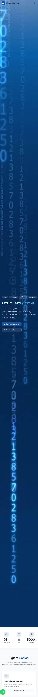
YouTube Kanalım (12, 330)
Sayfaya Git (18, 690)
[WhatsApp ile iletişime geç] (2, 692)
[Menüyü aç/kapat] (34, 3)
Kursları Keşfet (11, 324)
